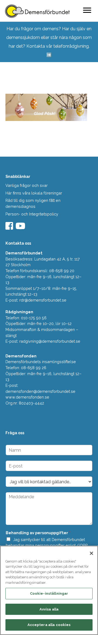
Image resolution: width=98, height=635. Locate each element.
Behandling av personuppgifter (38, 532)
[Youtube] (21, 227)
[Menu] (87, 10)
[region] (49, 590)
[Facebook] (9, 227)
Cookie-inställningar (49, 593)
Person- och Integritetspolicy (31, 214)
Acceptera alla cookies (49, 625)
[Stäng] (91, 553)
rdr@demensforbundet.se (42, 300)
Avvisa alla (49, 609)
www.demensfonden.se (27, 397)
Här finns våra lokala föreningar (33, 193)
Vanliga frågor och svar (26, 185)
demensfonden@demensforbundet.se (40, 391)
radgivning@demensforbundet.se (49, 341)
